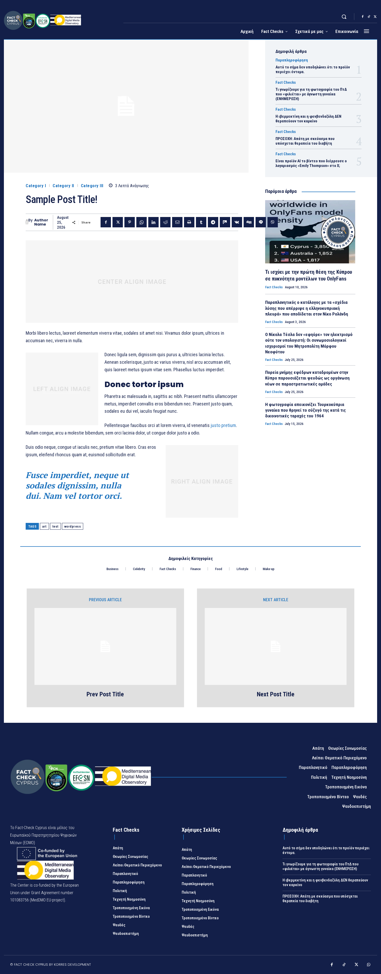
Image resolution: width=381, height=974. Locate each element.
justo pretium (223, 425)
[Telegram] (213, 222)
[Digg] (249, 222)
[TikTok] (369, 17)
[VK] (237, 222)
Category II (63, 186)
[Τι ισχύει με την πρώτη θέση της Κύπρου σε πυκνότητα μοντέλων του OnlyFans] (310, 231)
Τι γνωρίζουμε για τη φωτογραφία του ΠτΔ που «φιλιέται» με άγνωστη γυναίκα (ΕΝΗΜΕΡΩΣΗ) (311, 94)
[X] (375, 17)
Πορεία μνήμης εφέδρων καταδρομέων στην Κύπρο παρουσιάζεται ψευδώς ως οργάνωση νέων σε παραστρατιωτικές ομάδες (307, 378)
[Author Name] (27, 222)
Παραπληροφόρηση (292, 60)
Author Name (41, 222)
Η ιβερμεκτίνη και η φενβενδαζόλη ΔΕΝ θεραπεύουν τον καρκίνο (308, 118)
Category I (36, 186)
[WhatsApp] (141, 222)
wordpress (72, 526)
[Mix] (225, 222)
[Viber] (272, 222)
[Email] (177, 222)
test (55, 526)
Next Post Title (275, 694)
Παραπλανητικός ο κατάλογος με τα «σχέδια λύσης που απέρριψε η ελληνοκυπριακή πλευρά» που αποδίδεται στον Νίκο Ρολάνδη (306, 308)
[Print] (189, 222)
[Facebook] (362, 17)
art (44, 526)
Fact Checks (286, 83)
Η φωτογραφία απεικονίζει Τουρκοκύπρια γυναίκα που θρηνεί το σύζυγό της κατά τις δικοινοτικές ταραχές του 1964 (305, 410)
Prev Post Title (105, 694)
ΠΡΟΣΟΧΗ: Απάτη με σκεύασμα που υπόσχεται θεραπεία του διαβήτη (305, 141)
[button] (344, 16)
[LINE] (261, 222)
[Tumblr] (201, 222)
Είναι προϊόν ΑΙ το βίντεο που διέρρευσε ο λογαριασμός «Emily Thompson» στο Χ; (311, 163)
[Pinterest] (129, 222)
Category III (92, 186)
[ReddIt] (165, 222)
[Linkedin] (153, 222)
